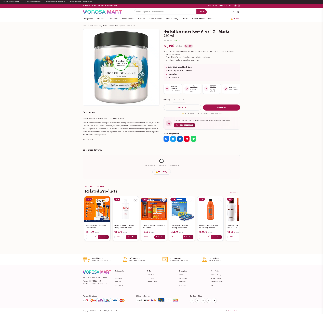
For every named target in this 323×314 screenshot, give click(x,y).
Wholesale (119, 278)
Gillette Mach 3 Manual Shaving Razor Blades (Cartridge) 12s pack (180, 226)
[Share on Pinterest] (187, 139)
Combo (211, 18)
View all (234, 192)
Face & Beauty (128, 18)
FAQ (230, 6)
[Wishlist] (232, 12)
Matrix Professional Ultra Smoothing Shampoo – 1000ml (208, 226)
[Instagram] (203, 300)
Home (85, 25)
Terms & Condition (217, 281)
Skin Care (101, 18)
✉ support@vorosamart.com (107, 6)
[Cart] (238, 12)
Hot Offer (150, 278)
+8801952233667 (186, 125)
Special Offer (152, 281)
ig (239, 6)
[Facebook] (192, 300)
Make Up (142, 18)
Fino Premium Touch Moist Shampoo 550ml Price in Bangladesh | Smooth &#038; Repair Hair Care (125, 226)
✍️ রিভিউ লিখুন (162, 171)
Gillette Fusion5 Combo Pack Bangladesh (154, 226)
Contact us (119, 285)
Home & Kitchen (198, 18)
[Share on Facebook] (166, 139)
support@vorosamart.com (97, 283)
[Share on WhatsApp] (193, 139)
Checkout (182, 285)
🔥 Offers (235, 18)
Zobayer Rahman (234, 311)
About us (118, 281)
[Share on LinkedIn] (180, 139)
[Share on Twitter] (173, 139)
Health (186, 18)
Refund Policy (216, 275)
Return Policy (223, 6)
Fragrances (89, 18)
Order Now (221, 107)
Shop (181, 275)
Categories (183, 278)
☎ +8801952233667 (89, 6)
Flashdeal (150, 275)
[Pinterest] (208, 300)
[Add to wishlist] (107, 200)
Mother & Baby (172, 18)
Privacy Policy (212, 6)
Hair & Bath (114, 18)
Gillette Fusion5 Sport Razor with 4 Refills (97, 226)
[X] (197, 300)
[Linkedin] (214, 300)
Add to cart (91, 237)
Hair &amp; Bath (95, 25)
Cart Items (182, 281)
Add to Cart (182, 107)
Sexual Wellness (156, 18)
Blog (116, 275)
